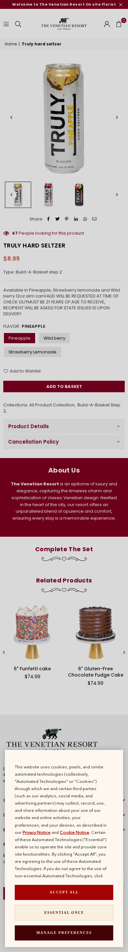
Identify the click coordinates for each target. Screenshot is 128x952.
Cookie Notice (74, 832)
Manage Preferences (64, 933)
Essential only (64, 912)
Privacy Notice (37, 832)
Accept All (64, 892)
